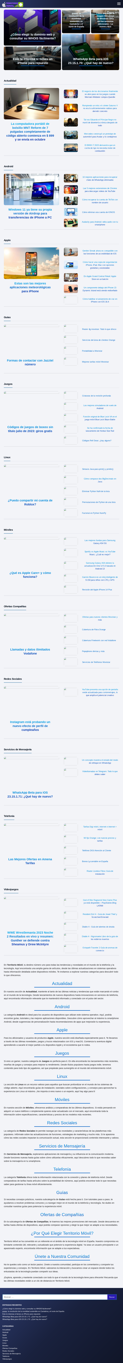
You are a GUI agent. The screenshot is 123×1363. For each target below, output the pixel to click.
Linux (7, 457)
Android (8, 166)
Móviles (8, 529)
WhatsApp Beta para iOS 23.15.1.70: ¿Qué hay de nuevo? (24, 1319)
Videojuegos (11, 889)
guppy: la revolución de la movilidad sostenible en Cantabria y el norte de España (33, 1311)
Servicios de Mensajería (18, 749)
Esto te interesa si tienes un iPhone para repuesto (21, 1314)
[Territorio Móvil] (12, 4)
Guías (7, 317)
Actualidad (10, 80)
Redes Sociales (13, 678)
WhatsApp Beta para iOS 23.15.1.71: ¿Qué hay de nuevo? (24, 1317)
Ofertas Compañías (15, 606)
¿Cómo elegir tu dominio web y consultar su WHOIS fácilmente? (26, 1309)
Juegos (8, 384)
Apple (7, 240)
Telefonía (9, 816)
